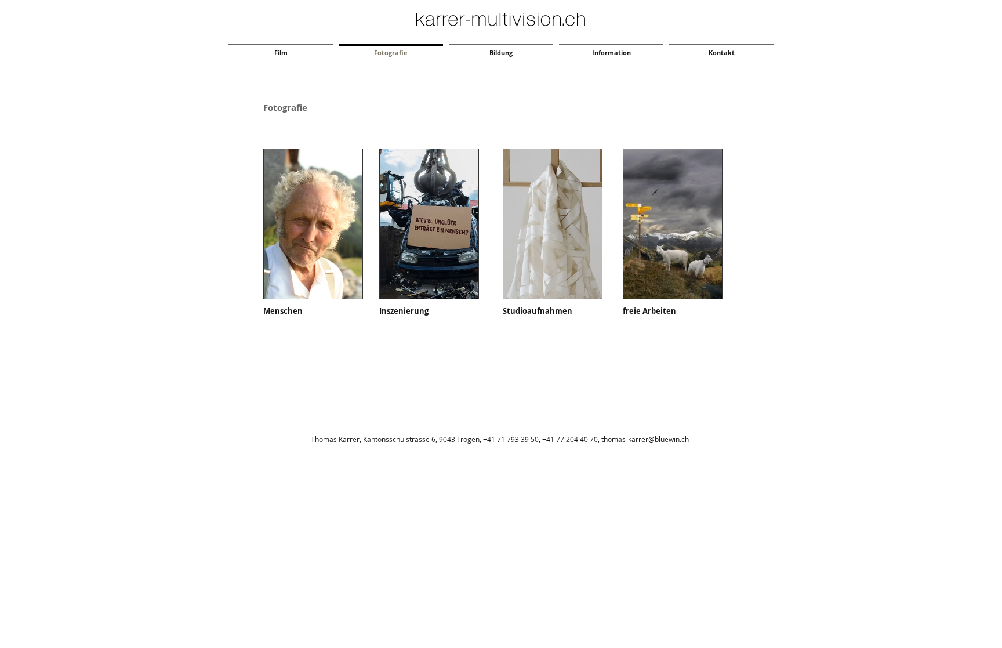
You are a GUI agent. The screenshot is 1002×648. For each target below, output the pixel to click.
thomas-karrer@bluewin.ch (645, 439)
